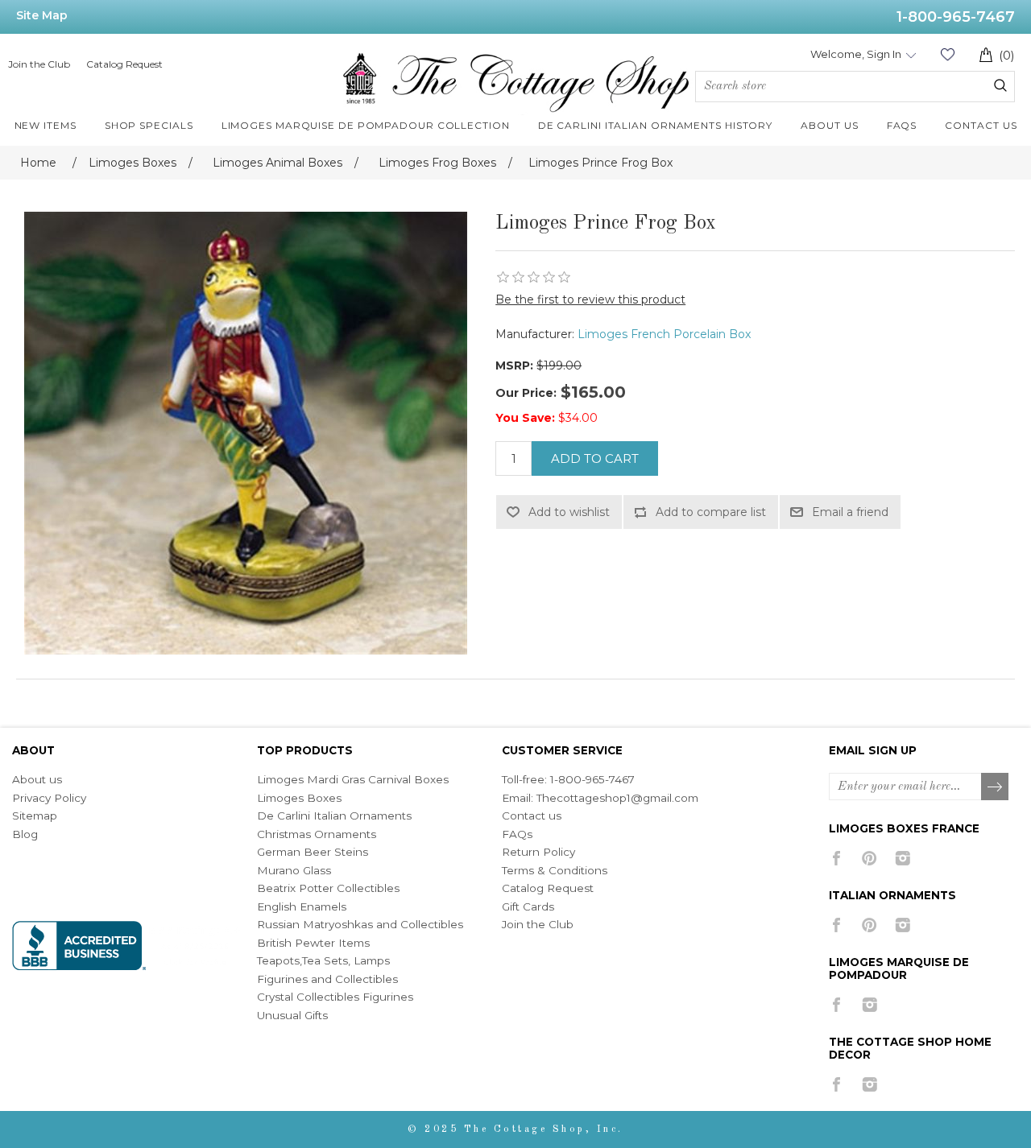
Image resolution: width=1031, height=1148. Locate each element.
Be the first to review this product (590, 299)
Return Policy (538, 851)
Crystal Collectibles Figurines (335, 996)
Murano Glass (294, 870)
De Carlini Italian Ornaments (334, 815)
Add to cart (595, 458)
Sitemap (34, 815)
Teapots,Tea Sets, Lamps (323, 960)
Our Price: (526, 393)
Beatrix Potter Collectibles (328, 888)
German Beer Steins (312, 851)
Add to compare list (711, 512)
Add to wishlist (569, 512)
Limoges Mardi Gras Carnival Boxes (353, 779)
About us (37, 779)
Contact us (531, 815)
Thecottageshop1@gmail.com (617, 797)
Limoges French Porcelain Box (664, 334)
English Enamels (301, 906)
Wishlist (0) (947, 54)
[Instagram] (902, 858)
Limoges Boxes (299, 797)
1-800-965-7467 (955, 17)
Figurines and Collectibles (327, 978)
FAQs (517, 834)
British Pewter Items (313, 942)
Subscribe (995, 787)
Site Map (42, 15)
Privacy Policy (49, 797)
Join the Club (39, 64)
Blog (25, 834)
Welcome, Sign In (855, 53)
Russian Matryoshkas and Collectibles (360, 924)
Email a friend (850, 512)
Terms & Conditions (554, 870)
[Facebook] (836, 858)
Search (1000, 85)
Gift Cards (528, 906)
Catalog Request (124, 64)
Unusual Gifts (292, 1015)
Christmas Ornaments (316, 834)
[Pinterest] (869, 858)
